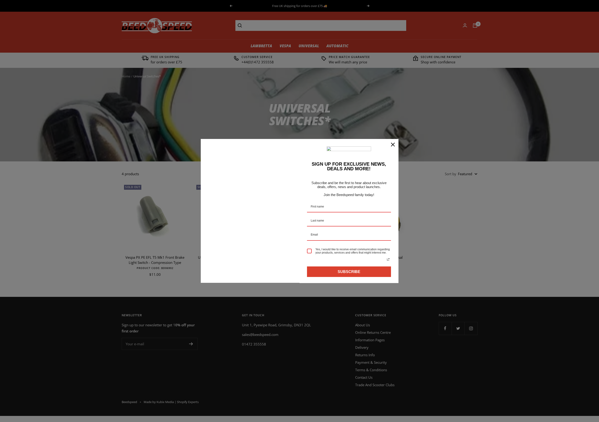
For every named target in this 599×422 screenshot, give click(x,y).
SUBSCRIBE (349, 272)
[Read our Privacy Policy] (388, 259)
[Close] (392, 144)
